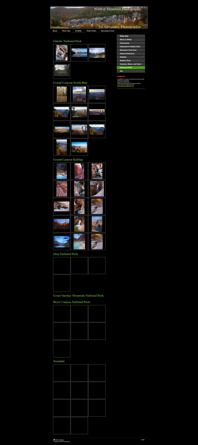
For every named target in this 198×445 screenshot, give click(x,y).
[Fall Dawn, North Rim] (61, 147)
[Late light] (61, 241)
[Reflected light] (97, 241)
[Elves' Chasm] (97, 171)
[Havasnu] (62, 171)
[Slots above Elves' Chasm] (61, 188)
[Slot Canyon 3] (79, 206)
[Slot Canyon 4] (97, 206)
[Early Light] (61, 224)
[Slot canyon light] (97, 188)
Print (57, 440)
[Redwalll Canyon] (79, 171)
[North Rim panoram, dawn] (97, 112)
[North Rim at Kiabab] (97, 129)
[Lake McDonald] (79, 52)
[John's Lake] (61, 70)
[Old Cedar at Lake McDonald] (61, 52)
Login (142, 439)
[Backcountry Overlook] (79, 112)
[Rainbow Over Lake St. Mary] (97, 53)
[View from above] (97, 224)
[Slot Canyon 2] (61, 206)
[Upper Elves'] (79, 188)
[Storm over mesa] (79, 94)
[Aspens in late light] (61, 94)
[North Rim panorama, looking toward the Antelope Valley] (61, 130)
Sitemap (61, 440)
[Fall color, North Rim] (61, 112)
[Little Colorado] (79, 241)
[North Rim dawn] (97, 94)
